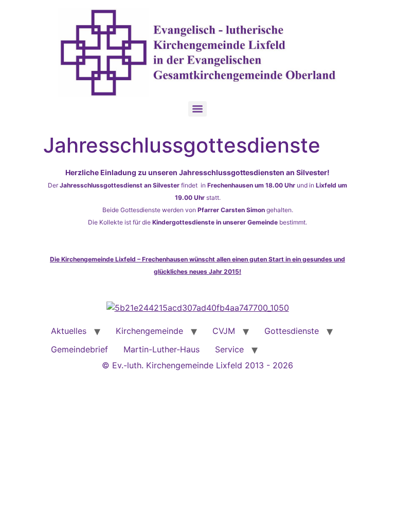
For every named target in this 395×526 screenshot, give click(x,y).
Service (229, 349)
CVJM (223, 331)
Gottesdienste (291, 331)
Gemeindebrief (79, 349)
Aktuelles (68, 331)
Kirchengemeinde (149, 331)
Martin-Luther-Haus (161, 349)
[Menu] (197, 109)
